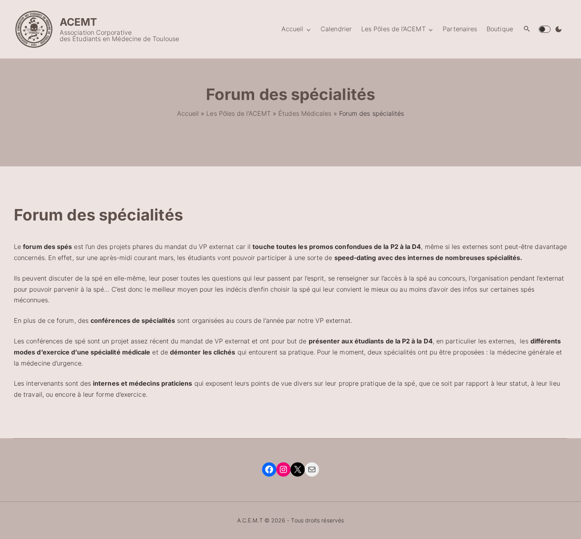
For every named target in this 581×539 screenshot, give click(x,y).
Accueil (188, 113)
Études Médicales (304, 113)
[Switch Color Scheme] (558, 29)
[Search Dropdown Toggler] (527, 29)
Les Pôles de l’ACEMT (238, 113)
